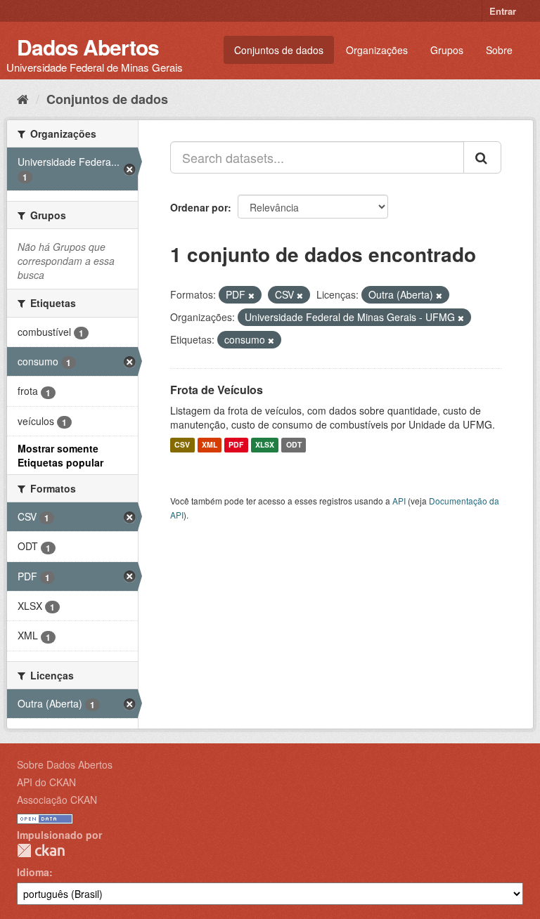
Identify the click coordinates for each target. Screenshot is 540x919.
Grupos (446, 50)
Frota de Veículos (216, 390)
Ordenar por (199, 207)
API (399, 501)
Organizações (377, 50)
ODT (294, 445)
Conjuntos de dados (278, 50)
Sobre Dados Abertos (64, 764)
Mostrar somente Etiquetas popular (60, 455)
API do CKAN (46, 782)
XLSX (264, 445)
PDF (236, 445)
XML (209, 445)
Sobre (499, 50)
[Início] (23, 98)
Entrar (502, 11)
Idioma (33, 872)
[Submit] (482, 157)
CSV (182, 445)
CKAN (41, 850)
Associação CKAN (57, 800)
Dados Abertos (88, 47)
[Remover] (251, 295)
